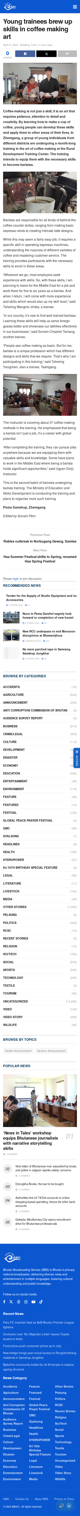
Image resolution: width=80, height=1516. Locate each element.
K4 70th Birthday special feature (30, 867)
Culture (10, 742)
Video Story (13, 1017)
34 (45, 623)
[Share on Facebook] (25, 53)
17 (28, 605)
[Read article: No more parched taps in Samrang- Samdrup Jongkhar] (11, 653)
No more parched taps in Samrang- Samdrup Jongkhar (47, 651)
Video (7, 1009)
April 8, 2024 (10, 45)
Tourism (9, 993)
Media (7, 899)
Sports (9, 970)
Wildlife (10, 1025)
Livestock (11, 891)
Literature (12, 883)
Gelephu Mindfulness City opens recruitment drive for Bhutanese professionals (43, 1221)
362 (47, 640)
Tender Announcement (18, 1050)
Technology (13, 978)
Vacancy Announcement (51, 1050)
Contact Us (22, 1499)
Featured (10, 805)
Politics (9, 923)
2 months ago (32, 640)
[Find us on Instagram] (25, 1302)
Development (14, 750)
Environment (13, 789)
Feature (9, 797)
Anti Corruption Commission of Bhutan (35, 710)
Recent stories (15, 938)
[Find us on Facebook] (4, 1302)
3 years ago (15, 605)
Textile (9, 985)
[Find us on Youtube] (33, 1302)
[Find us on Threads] (18, 1301)
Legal (8, 875)
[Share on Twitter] (46, 53)
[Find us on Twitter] (11, 1301)
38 (45, 658)
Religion (10, 946)
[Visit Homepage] (9, 6)
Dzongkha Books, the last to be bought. (39, 1184)
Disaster (10, 757)
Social (8, 962)
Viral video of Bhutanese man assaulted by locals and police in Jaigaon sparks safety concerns (45, 1168)
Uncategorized (15, 1001)
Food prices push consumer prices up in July (32, 1346)
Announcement (15, 702)
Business (10, 726)
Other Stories (14, 907)
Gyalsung (11, 836)
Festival (10, 812)
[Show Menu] (75, 6)
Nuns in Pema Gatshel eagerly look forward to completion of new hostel (48, 615)
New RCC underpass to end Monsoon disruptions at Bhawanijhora (49, 633)
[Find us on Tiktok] (41, 1301)
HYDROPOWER (13, 860)
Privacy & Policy (64, 1499)
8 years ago (31, 623)
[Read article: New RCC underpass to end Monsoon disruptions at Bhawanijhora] (11, 635)
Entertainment (15, 781)
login (16, 578)
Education (11, 773)
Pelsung (10, 915)
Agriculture (13, 695)
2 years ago (31, 658)
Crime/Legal (13, 734)
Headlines (11, 844)
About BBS (41, 1499)
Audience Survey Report (23, 718)
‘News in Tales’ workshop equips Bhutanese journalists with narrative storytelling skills (30, 1140)
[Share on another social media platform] (67, 53)
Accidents (11, 687)
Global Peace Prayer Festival (28, 820)
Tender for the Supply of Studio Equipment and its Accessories (41, 598)
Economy (10, 765)
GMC (6, 828)
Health (9, 852)
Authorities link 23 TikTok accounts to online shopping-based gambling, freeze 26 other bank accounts (45, 1202)
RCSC (7, 930)
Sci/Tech (9, 954)
